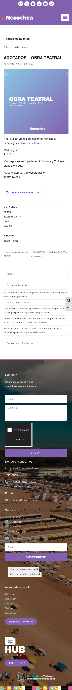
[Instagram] (26, 3)
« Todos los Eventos (17, 39)
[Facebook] (32, 3)
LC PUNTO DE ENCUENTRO (17, 302)
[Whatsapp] (20, 3)
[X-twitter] (39, 3)
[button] (65, 17)
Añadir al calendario (22, 192)
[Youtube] (45, 3)
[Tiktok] (51, 3)
